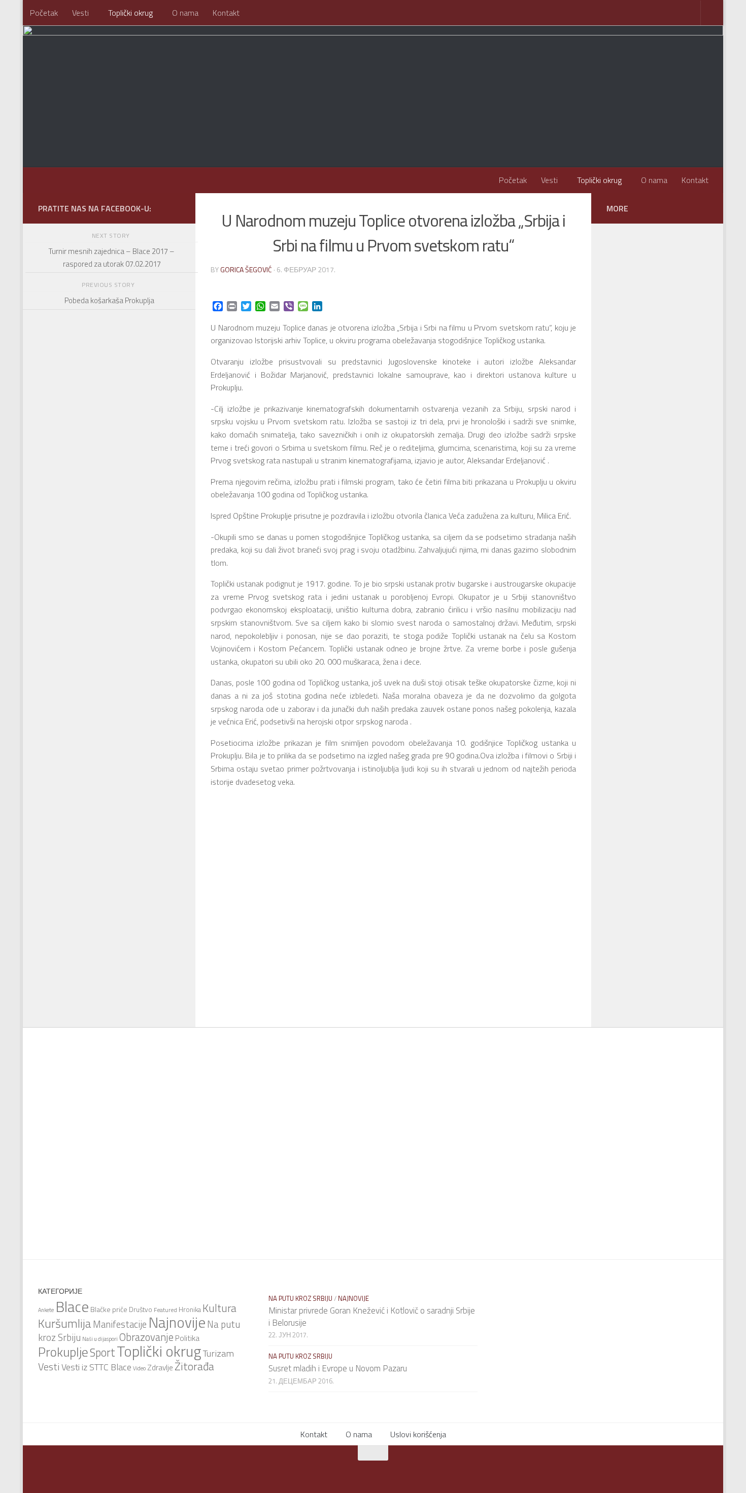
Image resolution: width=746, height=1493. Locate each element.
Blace (72, 1306)
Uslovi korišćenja (418, 1434)
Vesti (80, 13)
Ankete (46, 1310)
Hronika (190, 1309)
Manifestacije (120, 1324)
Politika (187, 1338)
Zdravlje (160, 1367)
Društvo (140, 1309)
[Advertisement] (109, 593)
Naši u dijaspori (100, 1339)
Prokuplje (63, 1352)
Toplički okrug (130, 13)
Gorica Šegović (246, 269)
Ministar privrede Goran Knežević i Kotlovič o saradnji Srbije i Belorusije (371, 1316)
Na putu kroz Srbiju (300, 1298)
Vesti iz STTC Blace (96, 1367)
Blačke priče (108, 1309)
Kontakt (226, 13)
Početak (44, 13)
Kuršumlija (64, 1323)
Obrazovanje (146, 1337)
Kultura (219, 1308)
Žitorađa (194, 1366)
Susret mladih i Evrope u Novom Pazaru (337, 1368)
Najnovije (177, 1322)
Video (139, 1368)
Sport (102, 1352)
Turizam (218, 1353)
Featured (165, 1310)
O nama (185, 13)
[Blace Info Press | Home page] (165, 66)
